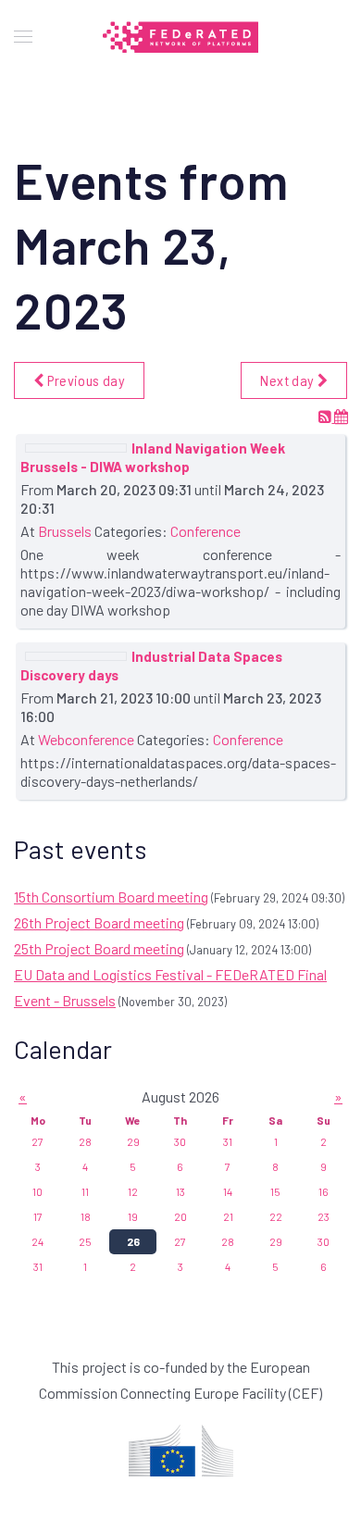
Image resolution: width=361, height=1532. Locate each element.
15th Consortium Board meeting (111, 896)
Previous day (84, 380)
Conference (205, 531)
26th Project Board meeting (99, 922)
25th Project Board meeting (99, 948)
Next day (288, 380)
